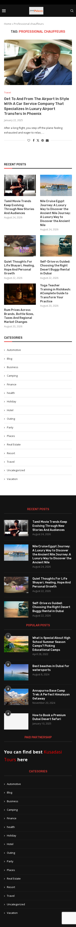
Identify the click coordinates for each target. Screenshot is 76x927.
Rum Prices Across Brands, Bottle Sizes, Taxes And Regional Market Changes (19, 316)
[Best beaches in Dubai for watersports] (16, 672)
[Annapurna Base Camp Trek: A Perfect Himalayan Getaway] (16, 697)
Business (12, 367)
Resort (11, 453)
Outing (11, 418)
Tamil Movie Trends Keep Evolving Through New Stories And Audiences (19, 207)
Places (11, 436)
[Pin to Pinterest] (42, 140)
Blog (9, 358)
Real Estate (14, 444)
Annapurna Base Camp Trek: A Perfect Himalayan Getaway (51, 694)
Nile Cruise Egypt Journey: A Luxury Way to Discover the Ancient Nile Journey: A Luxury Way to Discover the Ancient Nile (55, 213)
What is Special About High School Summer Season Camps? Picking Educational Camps (51, 644)
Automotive (14, 350)
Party (10, 427)
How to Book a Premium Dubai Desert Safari (49, 717)
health (11, 393)
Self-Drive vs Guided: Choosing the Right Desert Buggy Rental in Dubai (55, 267)
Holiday (11, 401)
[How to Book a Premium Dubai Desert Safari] (16, 721)
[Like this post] (28, 140)
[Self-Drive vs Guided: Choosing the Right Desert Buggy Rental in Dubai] (56, 246)
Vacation (12, 479)
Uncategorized (16, 470)
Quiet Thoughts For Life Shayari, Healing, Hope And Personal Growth (19, 267)
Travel (11, 462)
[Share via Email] (47, 140)
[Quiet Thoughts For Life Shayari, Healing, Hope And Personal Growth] (20, 246)
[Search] (72, 11)
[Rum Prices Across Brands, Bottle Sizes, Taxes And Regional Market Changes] (20, 294)
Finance (11, 384)
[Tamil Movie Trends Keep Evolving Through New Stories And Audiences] (20, 185)
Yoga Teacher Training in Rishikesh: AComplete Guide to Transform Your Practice (55, 293)
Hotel (10, 410)
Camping (12, 375)
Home (7, 24)
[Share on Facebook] (33, 140)
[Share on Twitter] (37, 140)
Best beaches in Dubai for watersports (50, 668)
